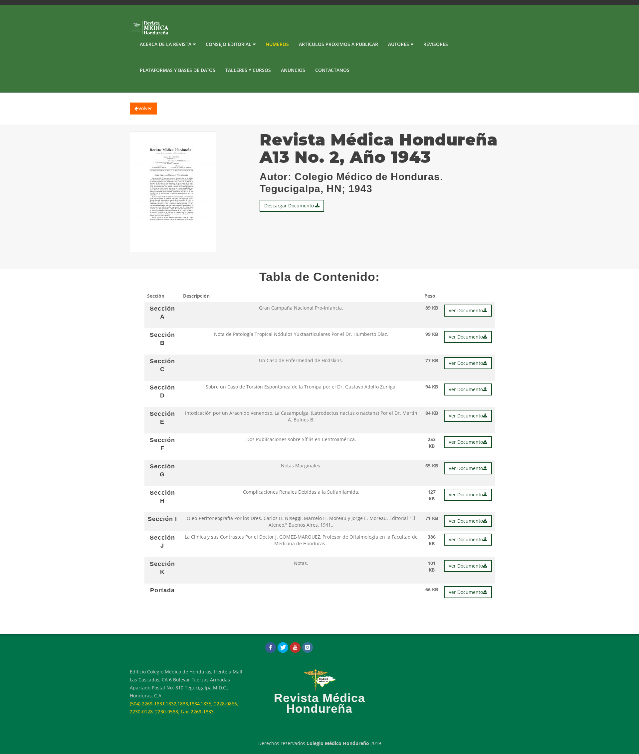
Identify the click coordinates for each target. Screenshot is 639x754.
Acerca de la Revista (165, 44)
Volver (145, 108)
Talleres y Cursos (248, 70)
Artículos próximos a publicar (338, 44)
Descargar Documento (289, 205)
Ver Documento (466, 310)
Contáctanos (332, 70)
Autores (398, 44)
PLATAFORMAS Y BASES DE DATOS (177, 70)
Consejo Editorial (228, 44)
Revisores (435, 44)
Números (277, 44)
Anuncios (293, 70)
